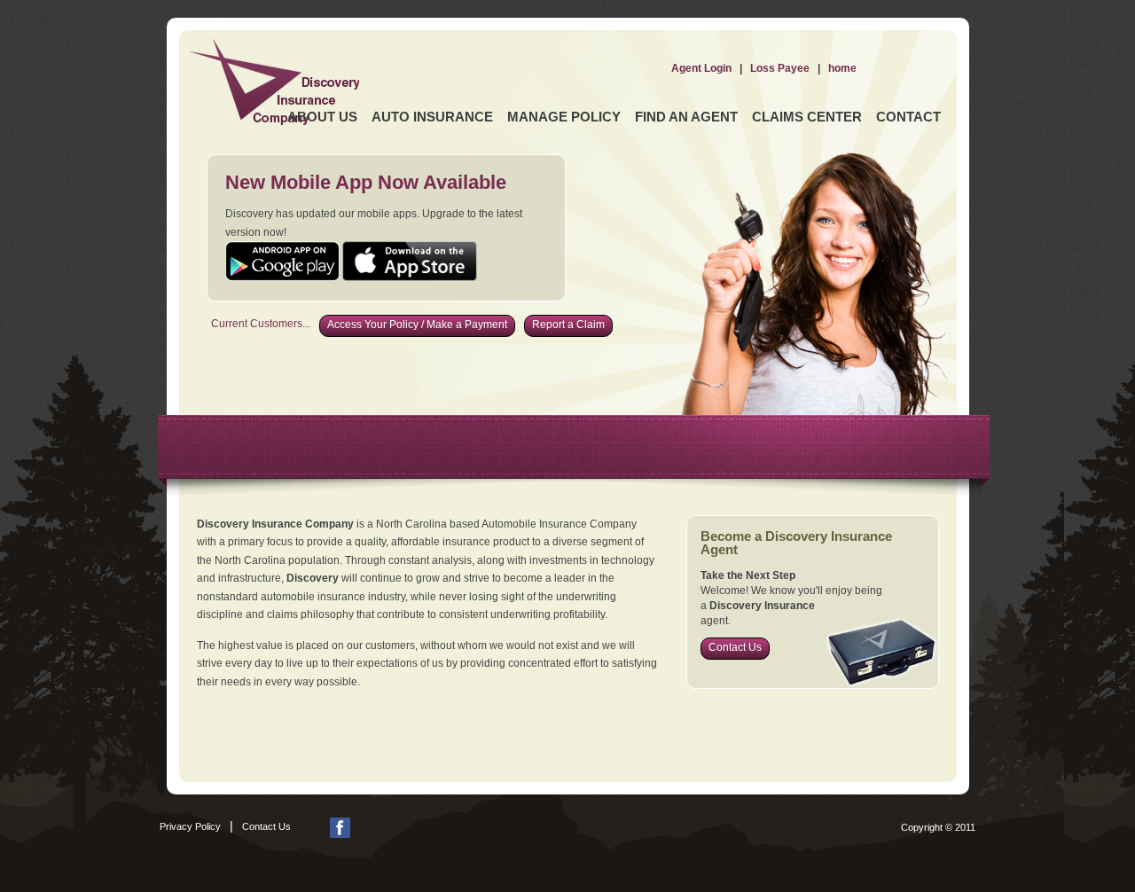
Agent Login (701, 68)
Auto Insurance (432, 116)
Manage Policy (564, 116)
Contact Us (735, 647)
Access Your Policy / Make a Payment (417, 324)
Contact (908, 116)
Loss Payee (780, 68)
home (842, 68)
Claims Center (807, 116)
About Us (322, 116)
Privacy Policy (190, 826)
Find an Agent (686, 116)
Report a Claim (568, 324)
